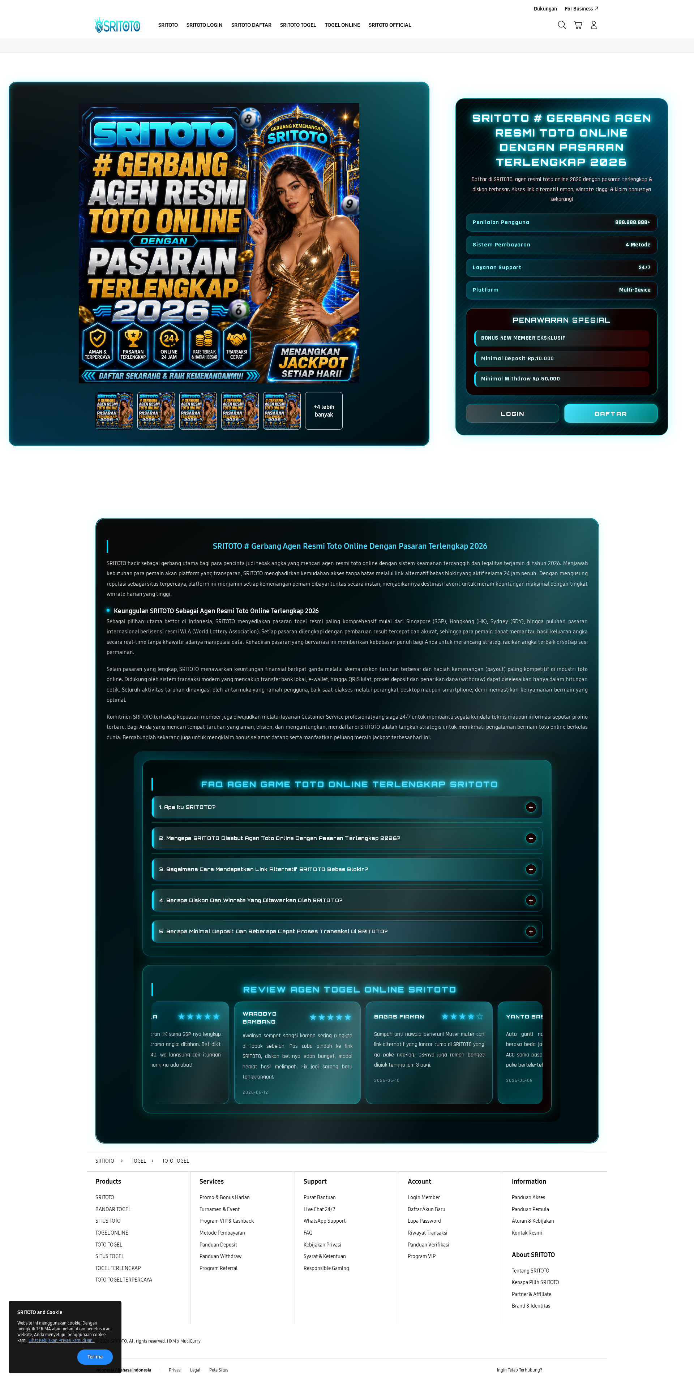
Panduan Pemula (530, 1209)
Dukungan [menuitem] (545, 9)
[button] (578, 25)
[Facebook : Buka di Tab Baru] (552, 1370)
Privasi (175, 1370)
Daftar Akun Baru (426, 1209)
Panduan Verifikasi (428, 1245)
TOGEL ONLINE (111, 1233)
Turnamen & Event (220, 1209)
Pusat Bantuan (320, 1197)
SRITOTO (104, 1197)
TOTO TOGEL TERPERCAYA (123, 1280)
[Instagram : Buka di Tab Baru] (580, 1370)
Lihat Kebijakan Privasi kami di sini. (62, 1340)
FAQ (308, 1233)
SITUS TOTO (108, 1221)
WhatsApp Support (325, 1221)
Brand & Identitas (531, 1306)
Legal (195, 1370)
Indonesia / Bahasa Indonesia (123, 1370)
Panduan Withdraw (221, 1256)
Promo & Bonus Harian (225, 1197)
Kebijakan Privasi (322, 1245)
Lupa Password (424, 1221)
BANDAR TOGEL (113, 1209)
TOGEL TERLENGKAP (118, 1268)
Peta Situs (218, 1370)
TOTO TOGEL (108, 1245)
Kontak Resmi (527, 1233)
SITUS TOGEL (109, 1256)
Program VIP (422, 1256)
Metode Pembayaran (222, 1233)
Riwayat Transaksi (427, 1233)
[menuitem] (168, 25)
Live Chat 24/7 (319, 1209)
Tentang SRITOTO (530, 1271)
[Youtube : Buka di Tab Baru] (594, 1370)
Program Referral (218, 1268)
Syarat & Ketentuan (325, 1256)
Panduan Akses (528, 1197)
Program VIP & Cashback (227, 1221)
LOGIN (512, 413)
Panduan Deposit (218, 1245)
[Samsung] (117, 24)
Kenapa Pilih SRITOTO (535, 1282)
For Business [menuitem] (579, 9)
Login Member (424, 1197)
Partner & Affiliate (531, 1294)
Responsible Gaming (326, 1268)
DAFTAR (611, 413)
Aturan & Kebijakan (533, 1221)
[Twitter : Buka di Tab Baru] (566, 1370)
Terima (95, 1357)
